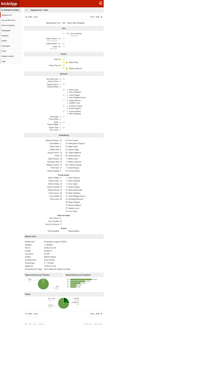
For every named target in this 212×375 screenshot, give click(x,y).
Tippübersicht (6, 15)
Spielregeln (5, 46)
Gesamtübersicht (8, 20)
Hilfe (30, 324)
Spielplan (5, 36)
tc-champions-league (10, 10)
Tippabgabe (6, 30)
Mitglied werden (7, 56)
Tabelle (4, 41)
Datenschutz (98, 324)
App (34, 324)
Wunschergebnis (8, 25)
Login (3, 61)
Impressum (88, 324)
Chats (3, 51)
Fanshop (41, 324)
